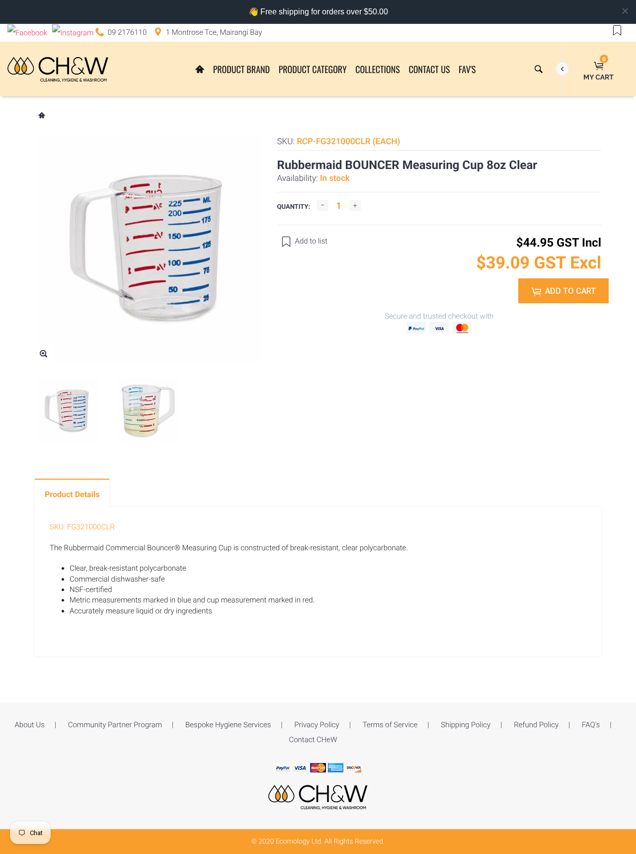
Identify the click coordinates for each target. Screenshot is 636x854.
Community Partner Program (115, 724)
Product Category (313, 69)
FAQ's (591, 724)
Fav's (467, 69)
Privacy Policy (316, 724)
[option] (67, 411)
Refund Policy (536, 724)
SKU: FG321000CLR (82, 526)
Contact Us (429, 69)
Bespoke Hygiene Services (228, 724)
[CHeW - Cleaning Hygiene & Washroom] (318, 796)
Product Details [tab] (72, 494)
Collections (377, 69)
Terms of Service (390, 724)
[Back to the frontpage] (41, 116)
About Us (29, 724)
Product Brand (241, 69)
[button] (617, 30)
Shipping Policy (465, 724)
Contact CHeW (313, 739)
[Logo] (57, 69)
